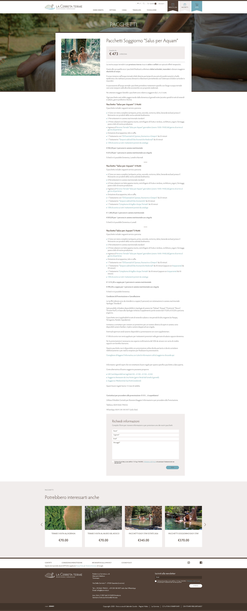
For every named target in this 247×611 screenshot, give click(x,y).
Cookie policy (126, 563)
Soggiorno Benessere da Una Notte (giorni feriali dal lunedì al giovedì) (133, 378)
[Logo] (63, 9)
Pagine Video (143, 606)
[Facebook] (201, 564)
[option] (63, 526)
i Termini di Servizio (91, 566)
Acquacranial (177, 266)
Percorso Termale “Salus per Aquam (129, 127)
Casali (124, 10)
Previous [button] (41, 524)
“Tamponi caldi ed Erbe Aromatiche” (132, 201)
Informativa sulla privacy (102, 563)
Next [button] (205, 524)
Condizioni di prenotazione (72, 563)
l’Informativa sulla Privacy (150, 461)
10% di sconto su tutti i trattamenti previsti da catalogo (128, 208)
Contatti (48, 563)
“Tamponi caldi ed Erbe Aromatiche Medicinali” (136, 140)
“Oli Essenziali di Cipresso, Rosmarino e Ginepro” (139, 136)
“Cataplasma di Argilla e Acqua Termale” (133, 204)
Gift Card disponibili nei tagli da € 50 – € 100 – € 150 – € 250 (130, 374)
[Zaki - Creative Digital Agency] (49, 606)
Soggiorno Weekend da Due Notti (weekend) (124, 381)
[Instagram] (189, 564)
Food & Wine (151, 10)
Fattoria (113, 10)
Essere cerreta (98, 10)
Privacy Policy (80, 566)
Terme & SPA (137, 10)
